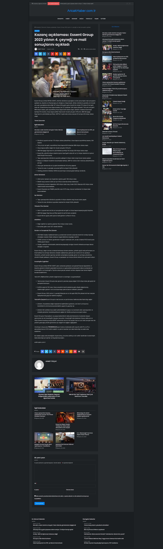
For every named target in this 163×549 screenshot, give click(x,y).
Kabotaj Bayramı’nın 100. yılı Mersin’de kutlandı (120, 57)
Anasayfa (60, 18)
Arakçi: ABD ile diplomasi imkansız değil (70, 3)
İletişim (103, 18)
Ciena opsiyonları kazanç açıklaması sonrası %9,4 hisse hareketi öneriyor (43, 414)
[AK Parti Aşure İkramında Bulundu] (107, 126)
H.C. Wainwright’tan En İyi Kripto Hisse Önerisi (85, 433)
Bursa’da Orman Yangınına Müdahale (119, 117)
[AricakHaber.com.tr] (81, 11)
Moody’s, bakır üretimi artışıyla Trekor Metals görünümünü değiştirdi (114, 34)
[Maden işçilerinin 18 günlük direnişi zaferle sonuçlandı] (107, 76)
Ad (35, 483)
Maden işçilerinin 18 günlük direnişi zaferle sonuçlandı (120, 76)
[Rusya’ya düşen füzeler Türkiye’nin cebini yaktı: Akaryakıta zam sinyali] (65, 417)
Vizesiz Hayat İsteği (119, 101)
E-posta (37, 489)
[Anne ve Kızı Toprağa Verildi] (107, 111)
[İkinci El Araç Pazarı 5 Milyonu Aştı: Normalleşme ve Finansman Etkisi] (107, 151)
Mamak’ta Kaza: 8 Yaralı (109, 131)
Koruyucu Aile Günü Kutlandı (111, 52)
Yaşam (96, 18)
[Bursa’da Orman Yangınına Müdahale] (107, 119)
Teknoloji (89, 18)
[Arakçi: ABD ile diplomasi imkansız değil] (107, 47)
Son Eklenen (115, 26)
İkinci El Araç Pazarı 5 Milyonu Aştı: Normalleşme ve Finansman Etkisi (119, 151)
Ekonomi (74, 18)
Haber (67, 18)
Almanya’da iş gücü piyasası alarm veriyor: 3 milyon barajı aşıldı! (113, 40)
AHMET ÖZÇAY (41, 49)
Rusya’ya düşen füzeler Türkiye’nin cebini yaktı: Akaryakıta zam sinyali (63, 425)
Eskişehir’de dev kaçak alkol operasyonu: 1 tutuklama (43, 445)
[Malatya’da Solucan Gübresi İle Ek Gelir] (65, 437)
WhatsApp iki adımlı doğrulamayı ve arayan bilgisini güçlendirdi (84, 414)
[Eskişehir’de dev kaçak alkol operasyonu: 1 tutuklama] (43, 437)
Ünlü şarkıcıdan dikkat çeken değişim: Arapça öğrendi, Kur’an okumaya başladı (121, 66)
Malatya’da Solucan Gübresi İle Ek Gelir (65, 445)
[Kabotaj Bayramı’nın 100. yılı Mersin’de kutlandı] (71, 132)
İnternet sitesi (70, 489)
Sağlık (81, 18)
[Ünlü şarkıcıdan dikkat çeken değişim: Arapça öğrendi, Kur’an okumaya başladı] (107, 66)
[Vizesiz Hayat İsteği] (107, 104)
